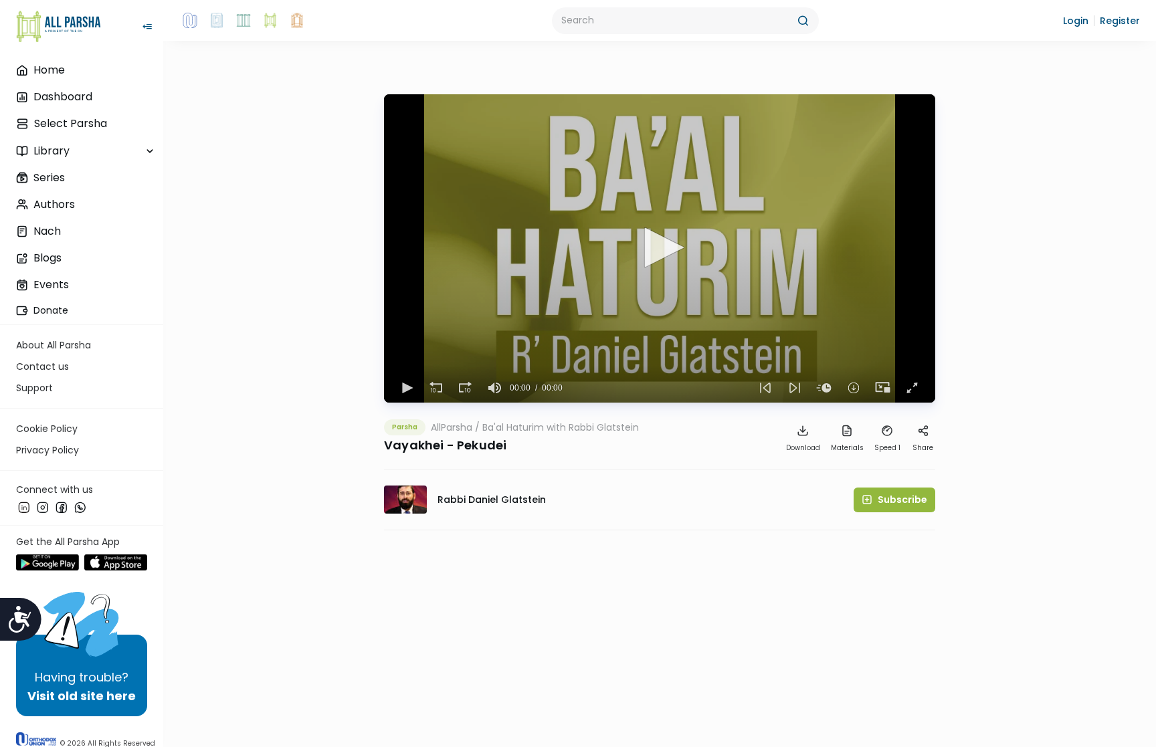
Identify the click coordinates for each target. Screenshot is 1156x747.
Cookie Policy (47, 428)
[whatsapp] (80, 508)
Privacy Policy (47, 450)
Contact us (42, 366)
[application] (659, 248)
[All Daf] (297, 20)
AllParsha (451, 427)
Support (34, 388)
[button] (1075, 21)
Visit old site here (81, 695)
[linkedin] (24, 508)
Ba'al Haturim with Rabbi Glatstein (560, 427)
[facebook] (62, 508)
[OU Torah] (190, 20)
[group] (495, 388)
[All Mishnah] (216, 20)
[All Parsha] (270, 20)
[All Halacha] (243, 20)
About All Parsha (53, 345)
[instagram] (43, 508)
